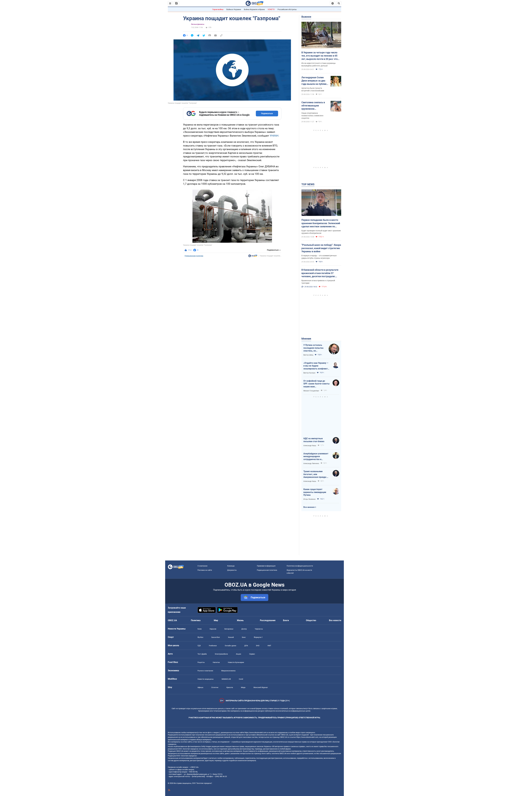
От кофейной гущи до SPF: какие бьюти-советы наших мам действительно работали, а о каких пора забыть (316, 384)
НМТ (269, 646)
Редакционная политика (194, 256)
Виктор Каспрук (309, 373)
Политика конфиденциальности (300, 566)
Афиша (200, 687)
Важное (306, 16)
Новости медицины (206, 679)
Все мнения (309, 507)
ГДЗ (199, 646)
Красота (229, 687)
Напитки (216, 662)
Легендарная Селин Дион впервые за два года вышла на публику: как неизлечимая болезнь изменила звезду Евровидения (314, 81)
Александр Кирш (309, 445)
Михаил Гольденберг (311, 391)
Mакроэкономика (228, 671)
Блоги (286, 620)
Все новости (335, 620)
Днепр (244, 629)
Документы (232, 570)
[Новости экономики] (252, 256)
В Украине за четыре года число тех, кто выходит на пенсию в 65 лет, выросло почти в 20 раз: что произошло (319, 56)
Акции (238, 654)
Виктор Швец (308, 355)
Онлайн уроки (230, 646)
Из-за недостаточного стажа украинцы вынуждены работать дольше (318, 64)
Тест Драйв (202, 654)
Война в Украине (233, 9)
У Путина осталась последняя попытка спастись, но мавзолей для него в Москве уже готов (313, 348)
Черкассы (259, 629)
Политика (196, 620)
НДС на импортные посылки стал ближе (313, 440)
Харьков (213, 629)
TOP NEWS (307, 184)
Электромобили (221, 654)
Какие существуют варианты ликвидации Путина (314, 492)
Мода (243, 687)
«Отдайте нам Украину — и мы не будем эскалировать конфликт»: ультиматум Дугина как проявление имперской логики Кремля (316, 366)
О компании (202, 566)
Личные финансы (197, 24)
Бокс (244, 637)
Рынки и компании (205, 671)
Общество (311, 620)
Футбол (200, 637)
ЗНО (257, 646)
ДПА (246, 646)
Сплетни (214, 687)
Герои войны (217, 9)
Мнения (306, 338)
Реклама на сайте (205, 570)
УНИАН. (274, 135)
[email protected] (198, 776)
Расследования (267, 620)
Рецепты (201, 662)
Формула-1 (258, 637)
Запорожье (228, 629)
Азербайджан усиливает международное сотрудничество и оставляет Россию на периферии (315, 456)
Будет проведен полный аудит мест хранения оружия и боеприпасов (321, 232)
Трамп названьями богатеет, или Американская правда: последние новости (315, 474)
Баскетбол (215, 637)
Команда (230, 566)
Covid (241, 679)
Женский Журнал (260, 687)
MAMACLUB (226, 679)
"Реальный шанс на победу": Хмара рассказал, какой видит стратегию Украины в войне (321, 248)
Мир (216, 620)
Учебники (213, 646)
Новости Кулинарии (236, 662)
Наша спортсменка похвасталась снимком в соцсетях (312, 115)
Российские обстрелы (287, 9)
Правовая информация (266, 566)
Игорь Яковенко (309, 499)
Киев (199, 629)
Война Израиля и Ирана (254, 9)
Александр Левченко (311, 463)
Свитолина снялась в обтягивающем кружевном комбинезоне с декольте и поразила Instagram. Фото (313, 106)
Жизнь (240, 620)
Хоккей (231, 637)
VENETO (271, 9)
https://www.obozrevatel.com (255, 733)
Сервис (252, 654)
